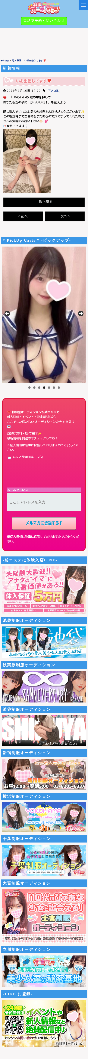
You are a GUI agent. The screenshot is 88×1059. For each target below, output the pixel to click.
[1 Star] (5, 97)
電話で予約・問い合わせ (44, 21)
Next (80, 314)
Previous (7, 314)
